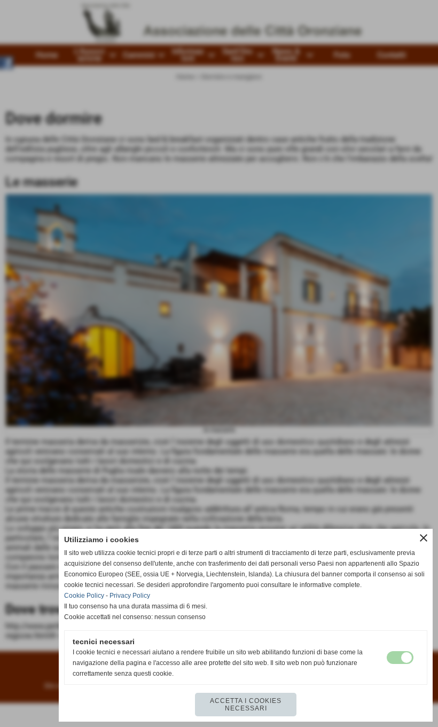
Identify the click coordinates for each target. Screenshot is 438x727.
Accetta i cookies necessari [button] (245, 704)
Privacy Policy (130, 595)
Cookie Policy (84, 595)
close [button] (423, 537)
